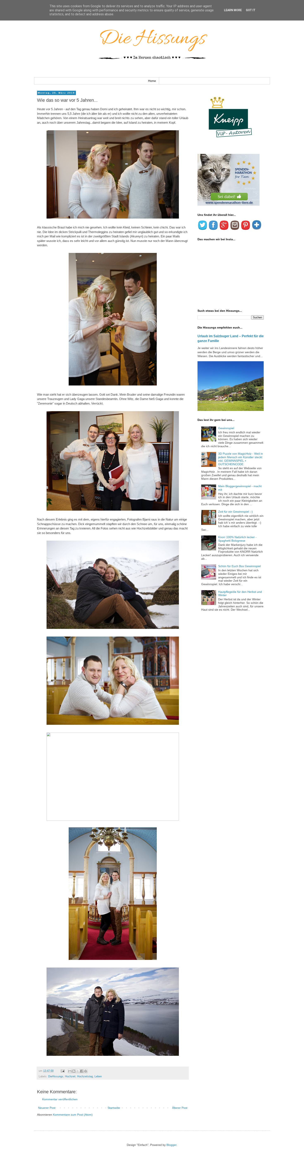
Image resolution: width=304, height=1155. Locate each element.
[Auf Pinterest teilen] (86, 1071)
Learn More (233, 10)
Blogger (171, 1145)
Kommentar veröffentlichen (60, 1099)
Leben (98, 1076)
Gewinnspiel (226, 428)
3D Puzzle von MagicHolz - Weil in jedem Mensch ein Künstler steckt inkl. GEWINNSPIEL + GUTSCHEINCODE (240, 459)
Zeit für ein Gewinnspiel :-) (235, 511)
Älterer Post (179, 1107)
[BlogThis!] (74, 1071)
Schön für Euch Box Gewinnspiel (239, 566)
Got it (250, 10)
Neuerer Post (46, 1107)
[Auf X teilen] (78, 1071)
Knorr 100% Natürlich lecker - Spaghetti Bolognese (237, 538)
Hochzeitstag (85, 1076)
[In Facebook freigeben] (82, 1071)
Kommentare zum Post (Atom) (73, 1114)
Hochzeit (70, 1076)
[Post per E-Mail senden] (62, 1070)
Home (152, 80)
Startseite (114, 1107)
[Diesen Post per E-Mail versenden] (70, 1071)
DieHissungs (55, 1076)
